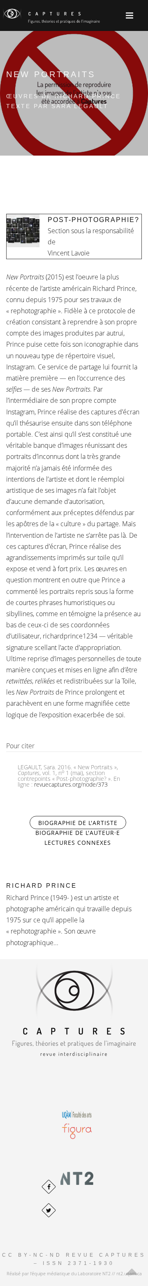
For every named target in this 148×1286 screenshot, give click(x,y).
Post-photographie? (93, 219)
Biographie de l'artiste (82, 823)
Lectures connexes (77, 842)
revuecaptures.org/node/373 (71, 784)
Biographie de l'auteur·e (77, 833)
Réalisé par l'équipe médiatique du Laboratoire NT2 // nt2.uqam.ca (74, 1273)
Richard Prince (41, 885)
